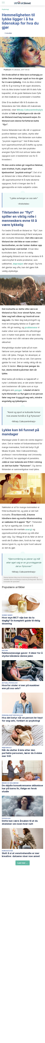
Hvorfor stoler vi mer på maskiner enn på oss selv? (20, 687)
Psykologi (5, 9)
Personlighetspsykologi (12, 715)
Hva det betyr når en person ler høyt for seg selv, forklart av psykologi (22, 719)
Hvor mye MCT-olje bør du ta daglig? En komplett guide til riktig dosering (21, 620)
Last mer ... (22, 863)
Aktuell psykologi (10, 683)
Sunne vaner (7, 615)
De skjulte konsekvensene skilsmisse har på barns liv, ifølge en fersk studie (22, 788)
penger (18, 390)
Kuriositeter (7, 851)
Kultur (5, 650)
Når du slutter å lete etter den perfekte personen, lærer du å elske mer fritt (22, 753)
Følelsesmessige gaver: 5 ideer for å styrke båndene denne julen (22, 654)
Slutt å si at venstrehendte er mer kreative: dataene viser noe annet (21, 855)
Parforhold (7, 747)
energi (28, 529)
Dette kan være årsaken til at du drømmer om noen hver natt (20, 822)
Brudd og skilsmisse (10, 783)
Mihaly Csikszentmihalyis (30, 110)
